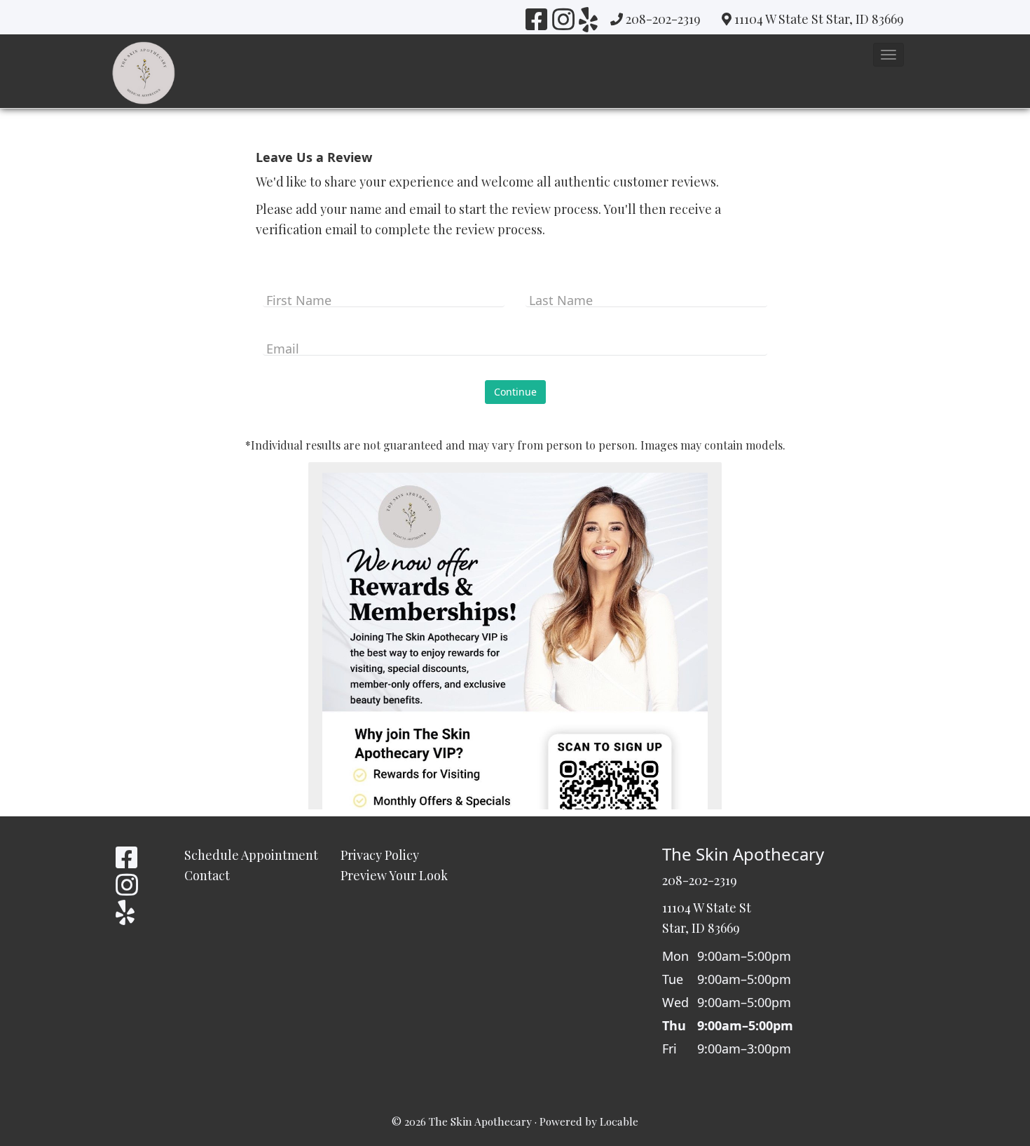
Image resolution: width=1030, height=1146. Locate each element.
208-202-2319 (663, 19)
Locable (619, 1121)
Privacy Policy (380, 855)
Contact (207, 875)
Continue (515, 391)
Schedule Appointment (251, 855)
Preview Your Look (394, 875)
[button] (888, 55)
